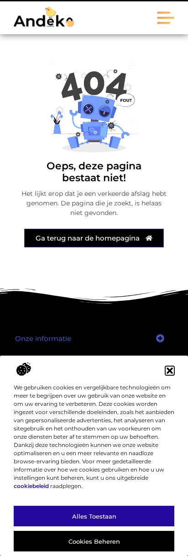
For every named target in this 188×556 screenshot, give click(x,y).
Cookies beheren (94, 541)
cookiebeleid (31, 486)
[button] (169, 370)
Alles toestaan (94, 516)
